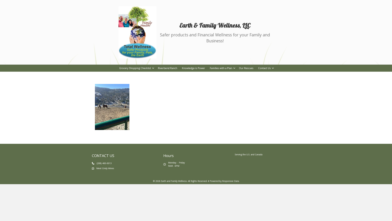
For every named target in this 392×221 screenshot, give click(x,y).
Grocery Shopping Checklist (135, 68)
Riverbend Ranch (167, 68)
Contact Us (264, 68)
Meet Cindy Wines (105, 168)
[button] (153, 68)
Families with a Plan (221, 68)
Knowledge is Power (193, 68)
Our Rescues (246, 68)
